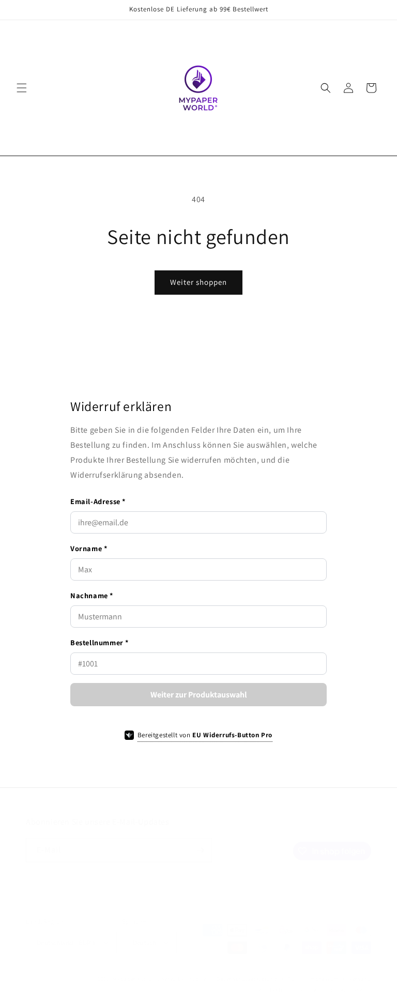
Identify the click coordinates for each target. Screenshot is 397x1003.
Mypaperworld (132, 978)
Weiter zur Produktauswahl (198, 694)
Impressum (324, 978)
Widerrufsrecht (350, 989)
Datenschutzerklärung (247, 978)
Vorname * (88, 548)
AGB (292, 978)
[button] (21, 88)
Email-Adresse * (98, 501)
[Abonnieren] (200, 850)
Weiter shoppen (198, 282)
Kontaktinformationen (289, 989)
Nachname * (91, 595)
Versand (360, 978)
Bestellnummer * (99, 642)
